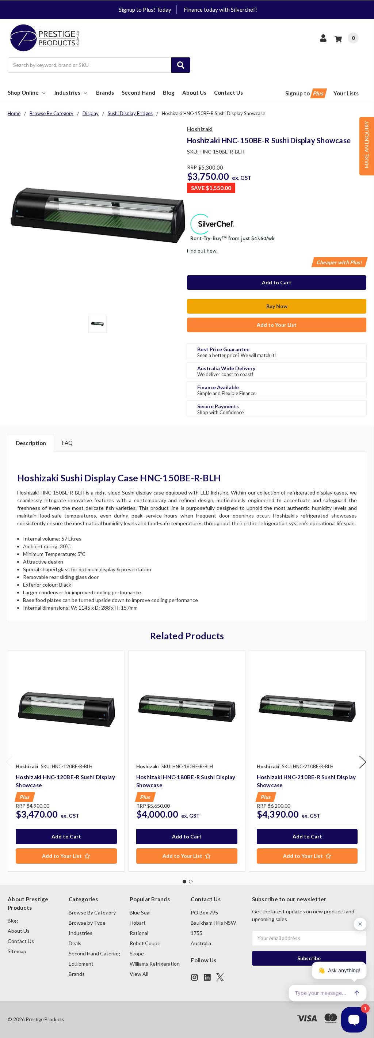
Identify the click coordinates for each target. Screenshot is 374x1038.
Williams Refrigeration (155, 964)
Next (362, 762)
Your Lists (346, 93)
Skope (137, 953)
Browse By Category (92, 912)
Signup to (305, 93)
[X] (220, 977)
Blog (169, 92)
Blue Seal (140, 912)
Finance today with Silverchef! (220, 9)
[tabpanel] (66, 761)
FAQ (67, 442)
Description (31, 443)
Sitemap (17, 951)
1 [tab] (184, 881)
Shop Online (23, 92)
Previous (9, 762)
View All (139, 974)
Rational (139, 933)
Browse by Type (87, 923)
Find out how (202, 250)
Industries (67, 92)
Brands (105, 92)
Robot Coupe (145, 943)
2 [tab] (190, 881)
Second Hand (138, 92)
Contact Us (228, 92)
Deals (75, 943)
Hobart (138, 923)
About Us (194, 92)
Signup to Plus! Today (145, 9)
